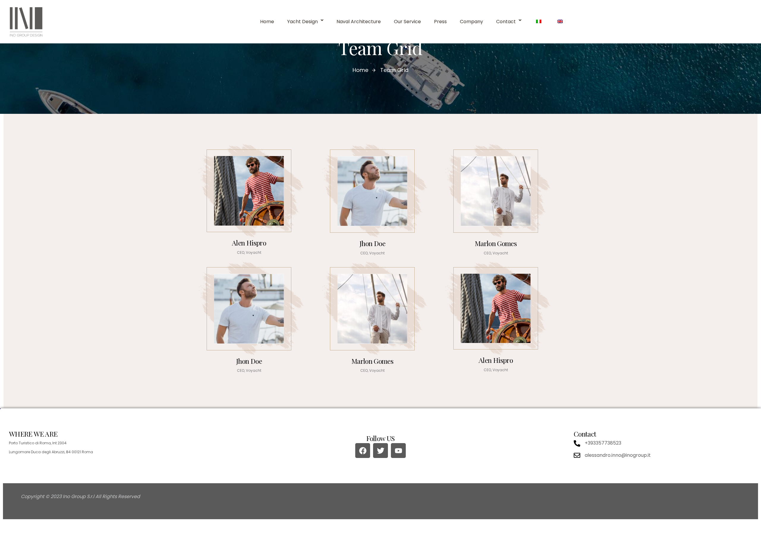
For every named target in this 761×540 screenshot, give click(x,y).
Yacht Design (302, 21)
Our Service (407, 21)
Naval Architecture (359, 21)
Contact (506, 21)
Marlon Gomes (496, 243)
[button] (305, 21)
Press (440, 21)
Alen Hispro (249, 242)
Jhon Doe (372, 243)
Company (471, 21)
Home (267, 21)
